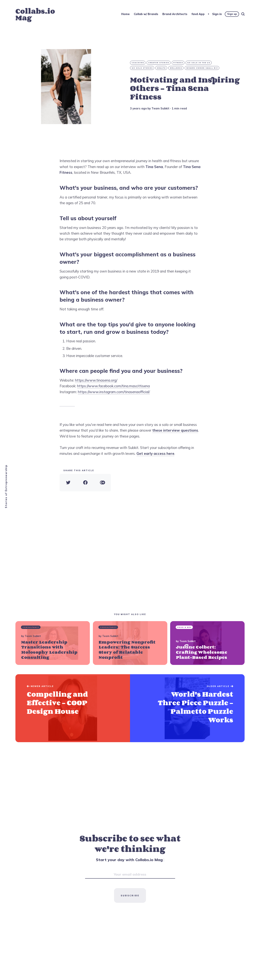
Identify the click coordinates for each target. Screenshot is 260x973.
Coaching (138, 63)
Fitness (178, 63)
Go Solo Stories (142, 68)
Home (125, 14)
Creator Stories (158, 63)
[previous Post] (187, 708)
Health (161, 68)
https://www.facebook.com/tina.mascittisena (113, 386)
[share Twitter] (68, 482)
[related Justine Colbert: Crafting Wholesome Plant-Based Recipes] (207, 643)
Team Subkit (160, 108)
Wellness (176, 68)
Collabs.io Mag (35, 14)
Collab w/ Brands (146, 14)
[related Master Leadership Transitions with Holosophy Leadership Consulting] (52, 643)
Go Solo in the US (198, 63)
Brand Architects (174, 14)
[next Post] (72, 708)
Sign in (217, 14)
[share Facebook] (85, 482)
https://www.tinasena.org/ (96, 380)
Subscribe (130, 895)
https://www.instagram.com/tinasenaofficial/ (114, 392)
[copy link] (102, 482)
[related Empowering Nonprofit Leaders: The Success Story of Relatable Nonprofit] (130, 643)
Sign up (232, 13)
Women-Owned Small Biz (202, 68)
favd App (198, 14)
